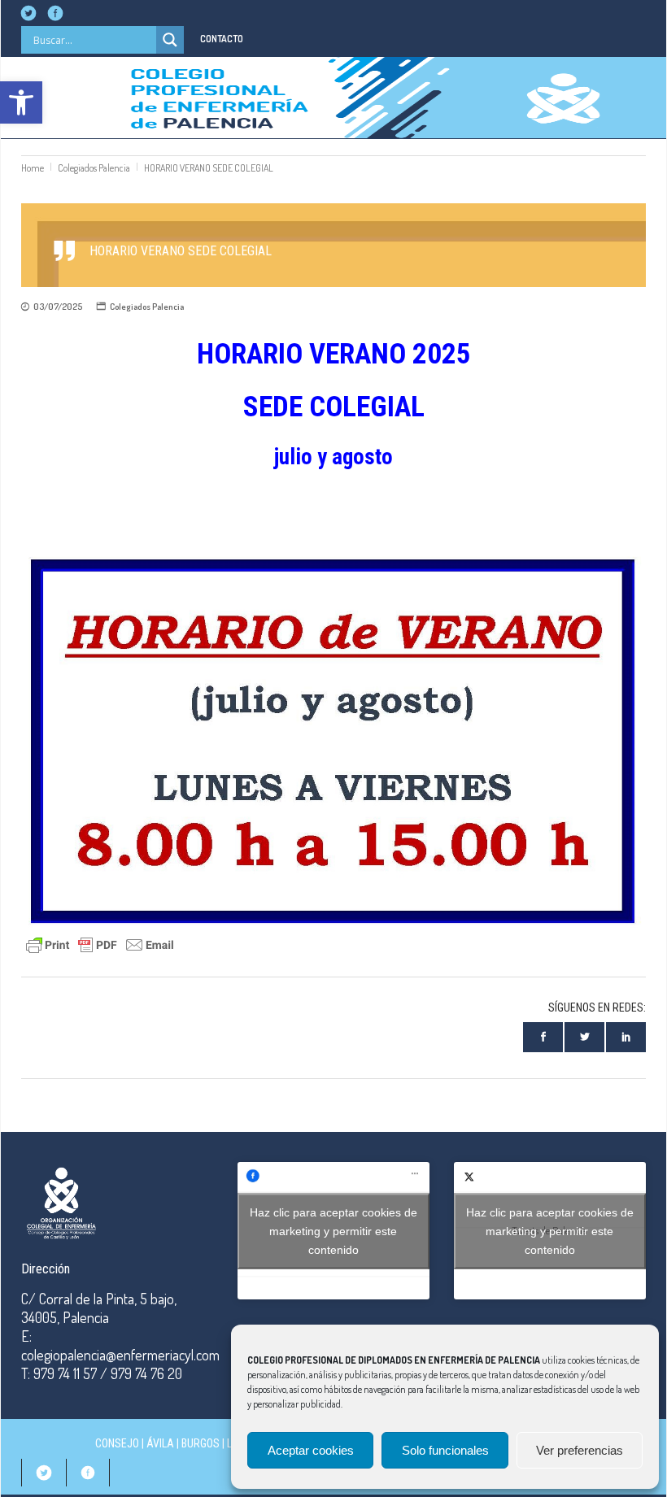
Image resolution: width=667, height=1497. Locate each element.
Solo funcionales (445, 1450)
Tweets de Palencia (550, 1230)
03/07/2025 (57, 306)
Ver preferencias (579, 1450)
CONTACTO (221, 39)
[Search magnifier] (170, 40)
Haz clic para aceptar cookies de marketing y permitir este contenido (333, 1230)
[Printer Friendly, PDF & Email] (100, 943)
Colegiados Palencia (94, 168)
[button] (21, 102)
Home (32, 168)
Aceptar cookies (311, 1450)
